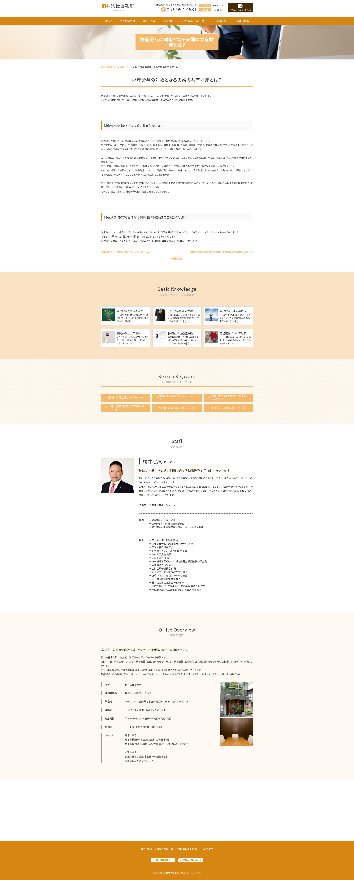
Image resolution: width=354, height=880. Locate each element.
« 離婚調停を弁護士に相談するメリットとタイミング (126, 251)
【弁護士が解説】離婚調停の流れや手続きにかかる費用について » (220, 251)
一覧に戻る (177, 258)
